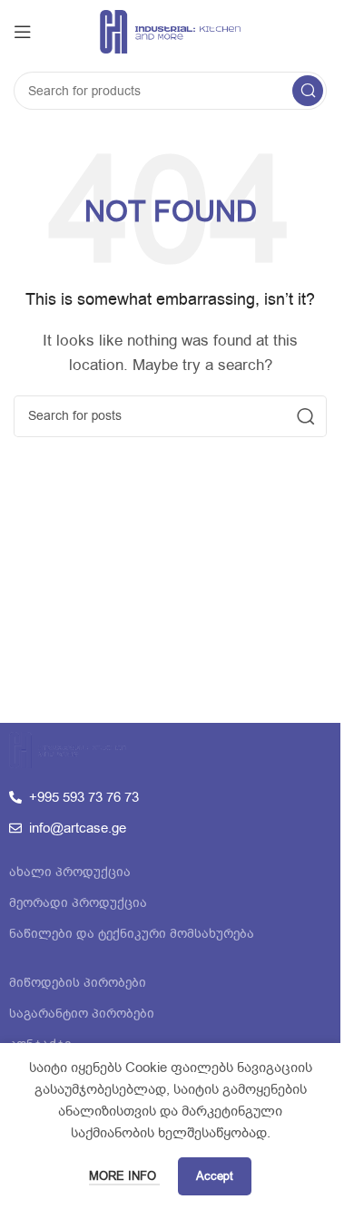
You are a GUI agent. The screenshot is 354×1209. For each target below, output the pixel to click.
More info (124, 1176)
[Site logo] (170, 31)
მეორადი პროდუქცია (78, 903)
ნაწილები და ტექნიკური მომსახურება (131, 933)
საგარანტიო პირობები (81, 1013)
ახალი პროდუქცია (70, 872)
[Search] (307, 90)
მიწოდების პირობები (77, 982)
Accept (214, 1176)
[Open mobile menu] (23, 32)
